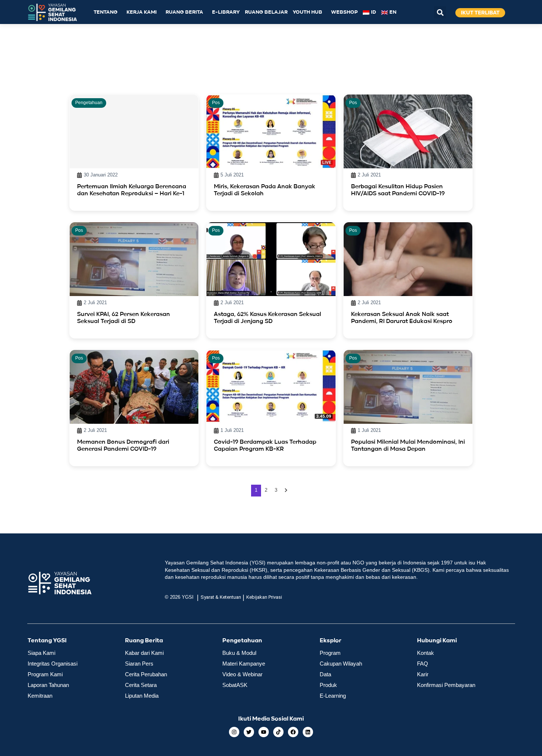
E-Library (226, 12)
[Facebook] (293, 732)
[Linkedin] (308, 732)
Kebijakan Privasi (264, 597)
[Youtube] (263, 732)
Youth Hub (307, 12)
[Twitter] (249, 732)
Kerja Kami (141, 12)
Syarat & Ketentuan (221, 597)
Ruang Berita (184, 12)
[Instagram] (234, 732)
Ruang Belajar (266, 12)
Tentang (106, 12)
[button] (440, 12)
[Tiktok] (278, 732)
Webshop (344, 12)
